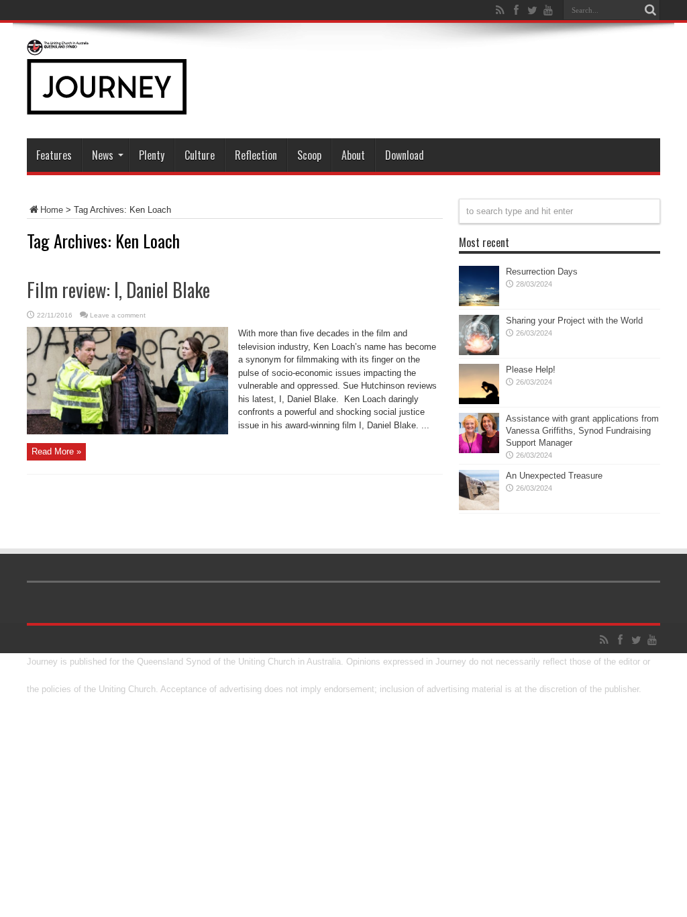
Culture (199, 155)
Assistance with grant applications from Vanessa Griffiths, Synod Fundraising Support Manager (582, 431)
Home (51, 210)
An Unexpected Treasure (554, 476)
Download (404, 155)
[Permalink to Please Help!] (479, 401)
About (353, 155)
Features (54, 155)
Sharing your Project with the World (574, 321)
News (102, 155)
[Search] (650, 10)
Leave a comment (118, 315)
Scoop (309, 155)
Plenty (151, 155)
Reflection (256, 155)
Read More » (56, 451)
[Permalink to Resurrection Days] (479, 303)
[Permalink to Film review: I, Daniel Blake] (127, 431)
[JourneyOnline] (107, 105)
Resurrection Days (542, 272)
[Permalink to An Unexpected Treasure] (479, 507)
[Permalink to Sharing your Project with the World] (479, 352)
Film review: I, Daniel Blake (118, 289)
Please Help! (531, 370)
